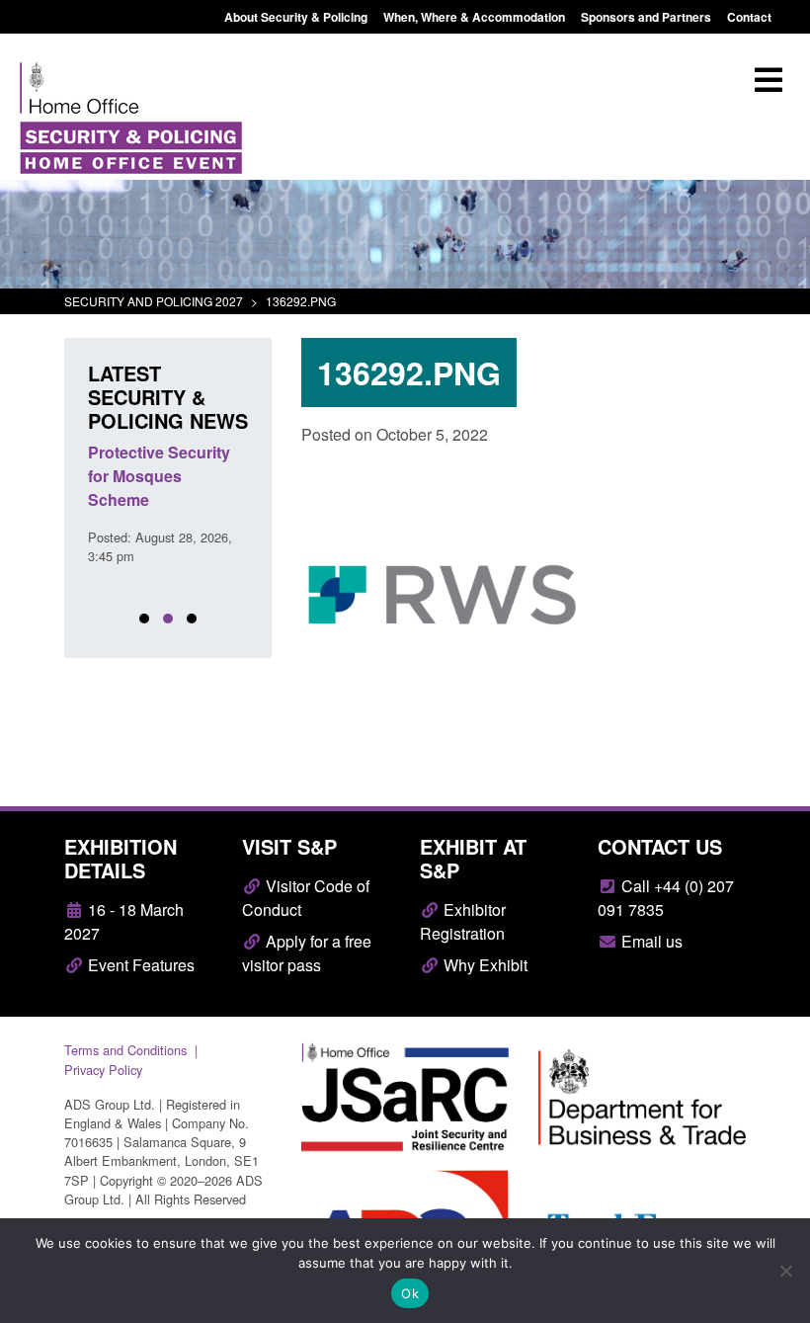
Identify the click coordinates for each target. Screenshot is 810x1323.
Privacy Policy (103, 1069)
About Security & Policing (295, 17)
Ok (410, 1293)
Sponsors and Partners (646, 17)
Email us (650, 941)
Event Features (139, 964)
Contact (749, 17)
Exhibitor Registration (463, 921)
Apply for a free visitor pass (306, 953)
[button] (144, 618)
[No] (785, 1271)
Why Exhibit (483, 964)
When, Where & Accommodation (474, 17)
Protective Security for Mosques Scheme (159, 476)
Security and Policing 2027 (153, 300)
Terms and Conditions (125, 1049)
